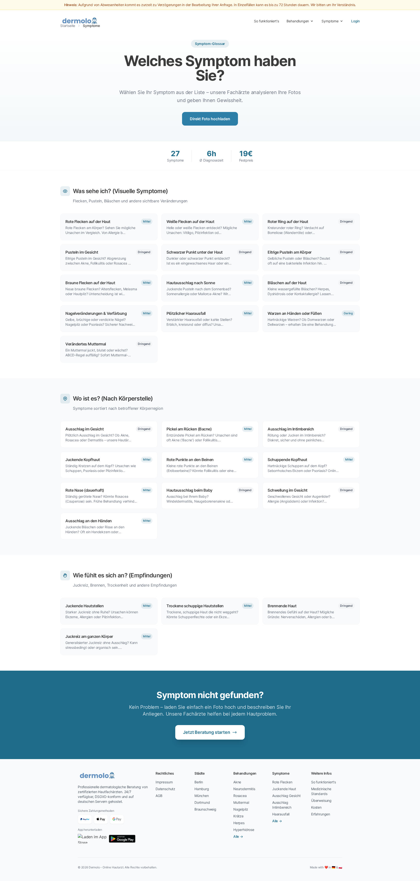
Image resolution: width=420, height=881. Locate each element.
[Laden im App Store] (92, 839)
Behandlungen (298, 21)
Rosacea (240, 796)
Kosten (316, 807)
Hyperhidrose (243, 830)
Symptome (330, 21)
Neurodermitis (244, 789)
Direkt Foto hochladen (210, 118)
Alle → (238, 836)
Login (355, 21)
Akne (237, 782)
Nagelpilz (240, 809)
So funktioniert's (266, 21)
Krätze (238, 816)
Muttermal (241, 802)
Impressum (164, 782)
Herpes (239, 823)
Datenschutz (165, 789)
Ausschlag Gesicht (286, 796)
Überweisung (321, 800)
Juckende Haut (284, 789)
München (201, 796)
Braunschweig (205, 809)
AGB (159, 796)
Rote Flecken (282, 782)
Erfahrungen (320, 814)
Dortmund (202, 802)
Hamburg (201, 789)
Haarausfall (280, 814)
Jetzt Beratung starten (206, 732)
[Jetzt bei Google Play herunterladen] (122, 839)
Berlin (198, 782)
